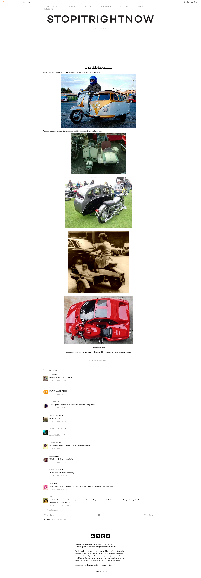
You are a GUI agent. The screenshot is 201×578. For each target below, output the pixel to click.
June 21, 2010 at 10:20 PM (58, 476)
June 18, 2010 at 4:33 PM (57, 435)
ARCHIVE (48, 9)
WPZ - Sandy (54, 497)
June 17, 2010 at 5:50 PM (57, 394)
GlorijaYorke (54, 415)
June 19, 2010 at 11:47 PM (58, 449)
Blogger (104, 571)
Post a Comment (52, 510)
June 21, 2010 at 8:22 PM (57, 462)
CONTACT (125, 6)
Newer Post (49, 515)
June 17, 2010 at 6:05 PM (57, 408)
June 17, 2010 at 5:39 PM (57, 380)
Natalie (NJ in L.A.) (56, 429)
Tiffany (52, 374)
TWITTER (87, 6)
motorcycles (98, 360)
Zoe (51, 388)
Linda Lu (53, 402)
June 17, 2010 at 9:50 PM (57, 421)
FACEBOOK (106, 6)
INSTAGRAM (52, 6)
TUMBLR (70, 6)
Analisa (52, 456)
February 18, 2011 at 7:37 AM (59, 505)
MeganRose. (54, 442)
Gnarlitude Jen (54, 470)
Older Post (148, 515)
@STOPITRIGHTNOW (100, 29)
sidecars (105, 360)
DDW (51, 483)
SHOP (140, 6)
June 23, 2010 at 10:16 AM (58, 489)
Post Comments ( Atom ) (60, 519)
